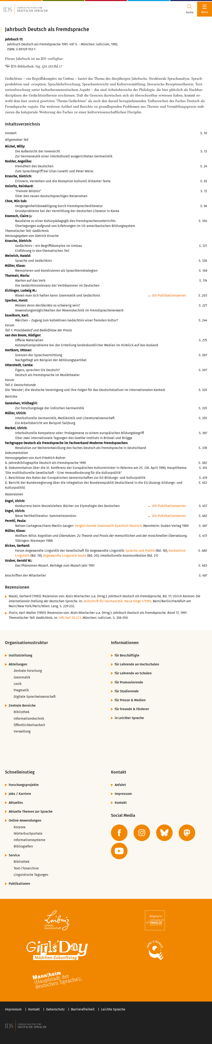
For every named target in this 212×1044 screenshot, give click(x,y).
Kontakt (121, 803)
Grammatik (22, 677)
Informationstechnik (29, 719)
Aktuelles (16, 803)
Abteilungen (18, 664)
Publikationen (19, 884)
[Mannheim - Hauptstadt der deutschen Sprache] (57, 980)
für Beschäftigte (127, 655)
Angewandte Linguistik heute (64, 556)
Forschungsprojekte (24, 785)
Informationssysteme (29, 840)
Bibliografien (23, 846)
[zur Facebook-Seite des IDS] (119, 832)
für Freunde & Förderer (132, 709)
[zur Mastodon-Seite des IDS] (187, 832)
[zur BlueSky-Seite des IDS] (164, 832)
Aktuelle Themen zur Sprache (31, 811)
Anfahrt (120, 785)
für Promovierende (129, 682)
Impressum (123, 794)
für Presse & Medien (130, 700)
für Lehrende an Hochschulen (137, 664)
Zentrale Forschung (28, 671)
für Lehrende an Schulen (133, 673)
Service (14, 855)
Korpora (19, 827)
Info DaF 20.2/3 (70, 618)
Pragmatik (21, 690)
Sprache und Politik (140, 551)
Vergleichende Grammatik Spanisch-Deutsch (108, 526)
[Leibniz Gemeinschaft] (57, 920)
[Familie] (154, 920)
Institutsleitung (20, 655)
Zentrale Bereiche (22, 705)
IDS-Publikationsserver (169, 295)
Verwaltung (22, 731)
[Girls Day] (57, 950)
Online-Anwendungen (25, 820)
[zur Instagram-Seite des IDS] (142, 832)
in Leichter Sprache (129, 718)
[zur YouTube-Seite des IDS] (119, 851)
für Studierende (127, 691)
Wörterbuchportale (28, 833)
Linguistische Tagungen (31, 875)
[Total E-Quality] (154, 950)
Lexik (18, 684)
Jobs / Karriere (20, 794)
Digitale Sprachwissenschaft (35, 697)
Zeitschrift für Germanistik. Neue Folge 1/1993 (117, 601)
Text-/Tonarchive (26, 868)
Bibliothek (21, 712)
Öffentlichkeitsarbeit (29, 725)
